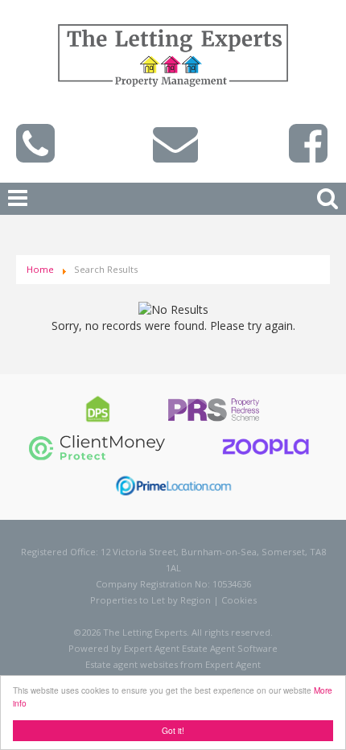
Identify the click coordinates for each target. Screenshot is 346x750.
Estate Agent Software (230, 648)
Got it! (173, 730)
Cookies (239, 600)
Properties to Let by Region (150, 600)
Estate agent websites (131, 664)
